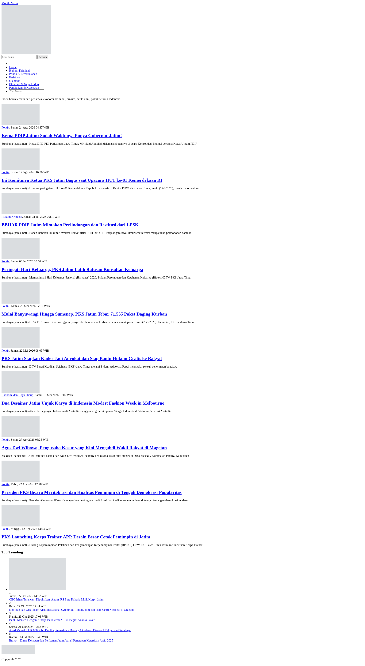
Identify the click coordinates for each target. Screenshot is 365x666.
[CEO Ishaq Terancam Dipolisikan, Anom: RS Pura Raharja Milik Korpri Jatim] (37, 589)
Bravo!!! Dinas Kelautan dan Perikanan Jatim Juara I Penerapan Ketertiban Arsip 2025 (61, 640)
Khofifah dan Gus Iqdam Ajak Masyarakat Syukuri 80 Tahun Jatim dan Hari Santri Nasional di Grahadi (71, 609)
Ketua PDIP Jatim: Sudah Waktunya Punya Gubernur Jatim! (62, 135)
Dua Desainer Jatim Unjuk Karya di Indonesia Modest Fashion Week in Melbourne (83, 403)
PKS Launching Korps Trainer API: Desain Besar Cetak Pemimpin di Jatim (76, 536)
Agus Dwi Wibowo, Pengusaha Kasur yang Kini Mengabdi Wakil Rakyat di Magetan (84, 447)
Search (43, 57)
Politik (5, 127)
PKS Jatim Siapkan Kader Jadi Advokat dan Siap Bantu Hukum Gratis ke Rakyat (82, 358)
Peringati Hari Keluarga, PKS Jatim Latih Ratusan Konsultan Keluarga (72, 269)
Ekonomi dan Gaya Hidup (17, 395)
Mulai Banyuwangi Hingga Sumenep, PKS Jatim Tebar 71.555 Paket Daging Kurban (84, 314)
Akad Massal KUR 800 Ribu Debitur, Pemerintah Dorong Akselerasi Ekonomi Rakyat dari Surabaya (70, 630)
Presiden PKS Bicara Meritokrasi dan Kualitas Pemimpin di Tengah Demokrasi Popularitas (92, 492)
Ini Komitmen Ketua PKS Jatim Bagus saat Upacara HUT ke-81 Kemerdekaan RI (82, 180)
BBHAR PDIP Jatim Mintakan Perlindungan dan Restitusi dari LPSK (70, 224)
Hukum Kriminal (12, 216)
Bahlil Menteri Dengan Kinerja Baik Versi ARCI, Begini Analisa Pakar (51, 620)
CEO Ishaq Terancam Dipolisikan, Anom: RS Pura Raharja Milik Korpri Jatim (56, 599)
